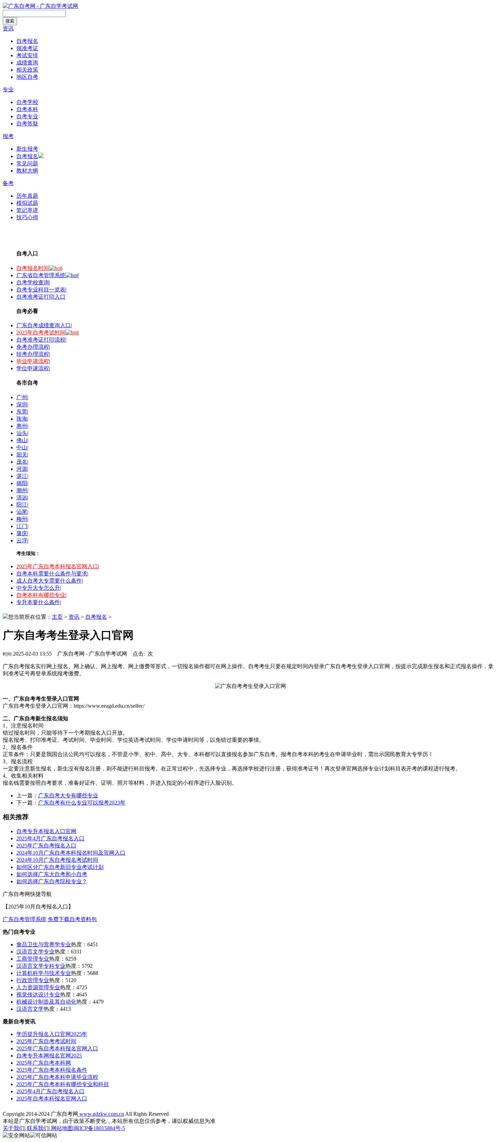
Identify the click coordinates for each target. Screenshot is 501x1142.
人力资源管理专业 (38, 987)
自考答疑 (27, 123)
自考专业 (27, 116)
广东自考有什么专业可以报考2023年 (81, 803)
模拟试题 (27, 203)
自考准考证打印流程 (40, 340)
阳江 (21, 505)
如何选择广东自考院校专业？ (51, 881)
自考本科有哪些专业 (40, 595)
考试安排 (27, 55)
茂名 (21, 462)
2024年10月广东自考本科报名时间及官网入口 (70, 853)
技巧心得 (27, 217)
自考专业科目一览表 (40, 289)
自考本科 (27, 109)
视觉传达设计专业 (38, 994)
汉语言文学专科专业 (40, 966)
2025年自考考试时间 (40, 332)
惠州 (21, 426)
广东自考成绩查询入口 (43, 325)
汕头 (21, 433)
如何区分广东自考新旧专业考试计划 (60, 867)
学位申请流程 (32, 368)
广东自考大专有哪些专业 (68, 795)
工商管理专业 (32, 959)
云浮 (21, 540)
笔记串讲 (27, 210)
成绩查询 (27, 62)
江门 (21, 526)
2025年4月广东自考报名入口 (50, 838)
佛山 (21, 440)
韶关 (21, 454)
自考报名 (27, 41)
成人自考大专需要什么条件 (49, 581)
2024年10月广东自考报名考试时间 (57, 860)
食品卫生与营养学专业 (43, 944)
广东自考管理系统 (24, 919)
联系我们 (37, 1128)
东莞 (21, 412)
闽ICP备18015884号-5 (99, 1128)
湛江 (21, 476)
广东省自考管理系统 (40, 275)
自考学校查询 (32, 282)
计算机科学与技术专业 (43, 973)
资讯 (8, 28)
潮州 (21, 490)
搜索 (9, 21)
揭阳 (21, 483)
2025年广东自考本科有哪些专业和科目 (62, 1084)
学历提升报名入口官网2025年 (51, 1034)
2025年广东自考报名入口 (46, 845)
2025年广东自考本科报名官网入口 (57, 566)
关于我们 (14, 1128)
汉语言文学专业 (35, 952)
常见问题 (27, 163)
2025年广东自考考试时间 (46, 1041)
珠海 (21, 419)
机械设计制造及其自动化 (46, 1002)
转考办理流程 (32, 354)
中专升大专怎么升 (38, 588)
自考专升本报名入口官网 (46, 831)
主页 (57, 617)
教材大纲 (27, 171)
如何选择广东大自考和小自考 (51, 874)
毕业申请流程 (32, 361)
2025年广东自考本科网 (43, 1063)
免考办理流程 (32, 347)
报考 (8, 136)
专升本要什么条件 (38, 602)
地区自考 (27, 77)
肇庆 (21, 533)
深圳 (21, 404)
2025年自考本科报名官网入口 (51, 1098)
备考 (8, 183)
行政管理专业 (32, 980)
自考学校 (27, 102)
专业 (8, 89)
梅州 (21, 519)
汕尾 (21, 512)
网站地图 (61, 1128)
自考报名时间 (32, 268)
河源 (21, 469)
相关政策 (27, 70)
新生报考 (27, 149)
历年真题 (27, 196)
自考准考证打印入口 (40, 297)
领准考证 (27, 48)
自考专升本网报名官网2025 (49, 1055)
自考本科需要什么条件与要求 (51, 573)
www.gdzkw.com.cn (101, 1114)
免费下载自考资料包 (72, 919)
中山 (21, 447)
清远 (21, 497)
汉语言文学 (30, 1009)
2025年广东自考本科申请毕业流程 (57, 1077)
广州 (21, 397)
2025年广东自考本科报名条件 (51, 1070)
